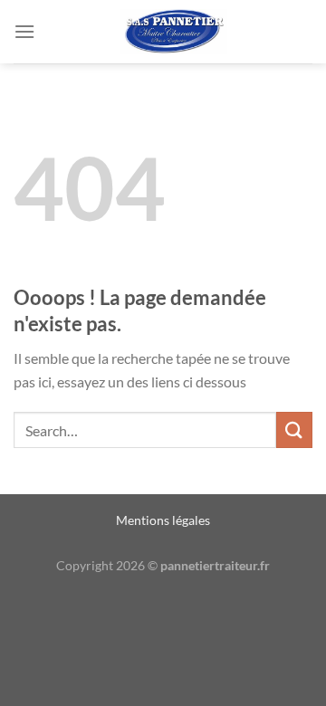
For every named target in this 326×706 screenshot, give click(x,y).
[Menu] (24, 31)
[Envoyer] (294, 429)
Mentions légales (163, 520)
